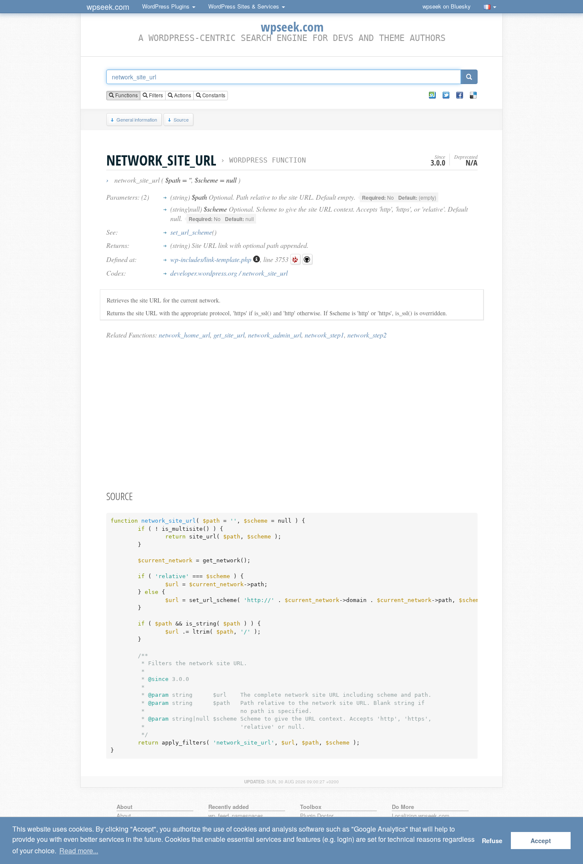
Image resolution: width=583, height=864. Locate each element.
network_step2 (367, 334)
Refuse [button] (492, 840)
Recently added (228, 806)
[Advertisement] (292, 414)
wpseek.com (108, 6)
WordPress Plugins (166, 6)
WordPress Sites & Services (244, 6)
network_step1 (324, 334)
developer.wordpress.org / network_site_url (229, 272)
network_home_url (184, 334)
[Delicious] (473, 95)
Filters (155, 95)
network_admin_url (274, 334)
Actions (182, 95)
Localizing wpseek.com (420, 816)
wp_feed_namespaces (235, 816)
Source (181, 119)
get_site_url (229, 334)
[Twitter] (446, 95)
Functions (126, 95)
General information (137, 119)
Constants (213, 95)
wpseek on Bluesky (447, 6)
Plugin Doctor (316, 816)
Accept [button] (541, 840)
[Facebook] (459, 95)
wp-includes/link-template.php (211, 259)
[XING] (432, 95)
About (124, 816)
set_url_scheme (191, 231)
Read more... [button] (78, 850)
